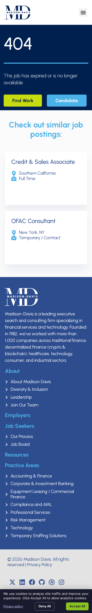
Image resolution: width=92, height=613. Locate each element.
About (12, 371)
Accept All (77, 606)
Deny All (45, 606)
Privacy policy (13, 606)
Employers (17, 415)
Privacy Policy (39, 564)
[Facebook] (32, 582)
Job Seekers (19, 426)
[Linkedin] (22, 582)
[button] (83, 12)
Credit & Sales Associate (43, 161)
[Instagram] (61, 582)
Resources (17, 454)
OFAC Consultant (33, 220)
